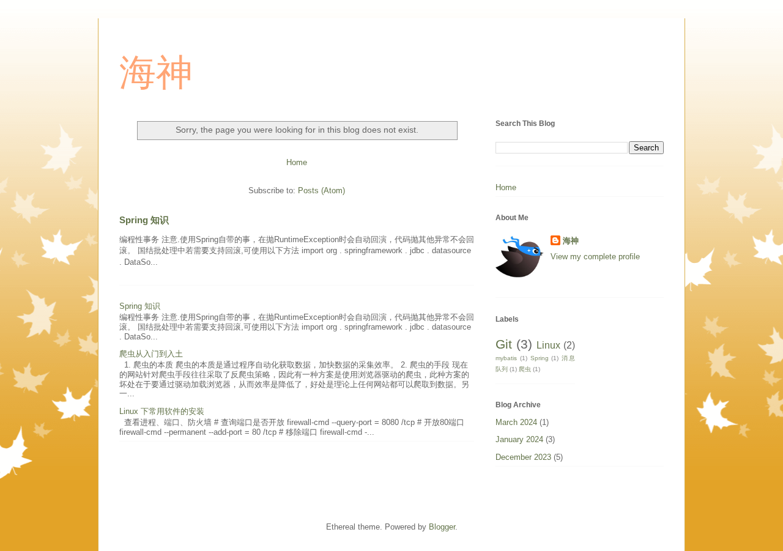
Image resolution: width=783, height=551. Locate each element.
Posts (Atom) (321, 190)
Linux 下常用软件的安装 (161, 411)
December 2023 (523, 457)
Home (296, 162)
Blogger (442, 526)
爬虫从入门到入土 (151, 353)
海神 (156, 73)
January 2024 (519, 439)
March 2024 (516, 422)
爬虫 (525, 369)
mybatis (506, 358)
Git (503, 344)
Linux (548, 345)
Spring (539, 358)
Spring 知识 (144, 220)
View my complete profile (595, 256)
